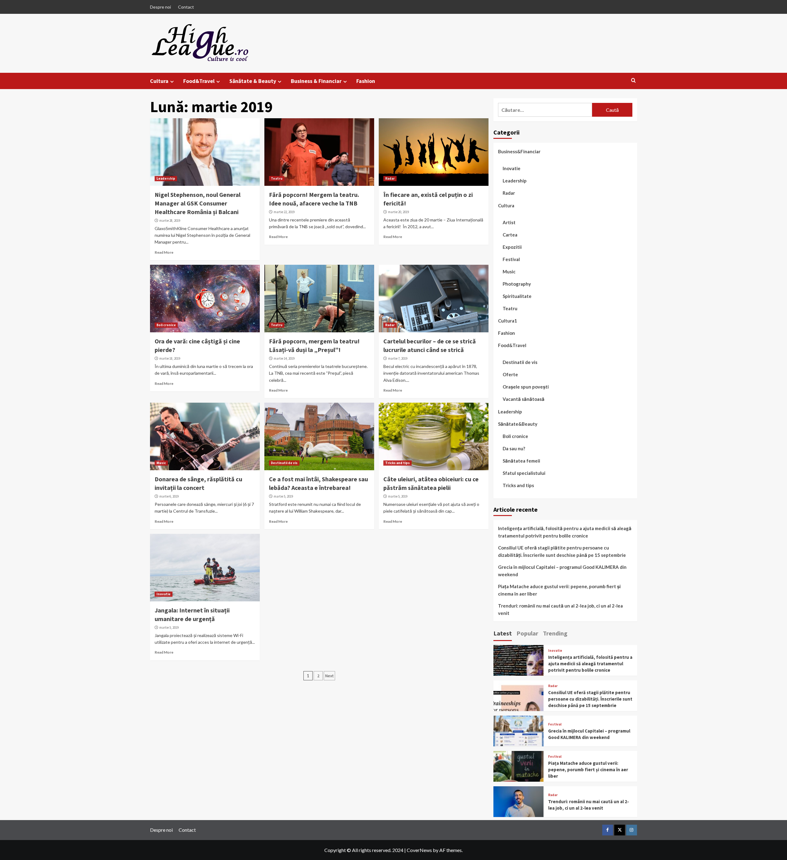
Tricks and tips (397, 463)
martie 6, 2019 (169, 496)
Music (161, 463)
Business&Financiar (519, 151)
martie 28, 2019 (169, 220)
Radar (390, 178)
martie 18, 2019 (169, 358)
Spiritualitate (517, 296)
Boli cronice (166, 325)
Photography (517, 284)
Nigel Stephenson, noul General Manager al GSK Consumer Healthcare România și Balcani (197, 203)
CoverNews (419, 850)
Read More (164, 252)
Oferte (510, 374)
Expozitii (512, 247)
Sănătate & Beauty (252, 80)
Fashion (365, 80)
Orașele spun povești (526, 386)
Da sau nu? (514, 448)
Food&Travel (199, 80)
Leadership (165, 178)
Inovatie (163, 594)
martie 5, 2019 (283, 496)
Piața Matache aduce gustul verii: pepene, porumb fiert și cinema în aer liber (559, 590)
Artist (509, 222)
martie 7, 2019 (397, 358)
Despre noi (160, 7)
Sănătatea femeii (521, 460)
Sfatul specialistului (524, 473)
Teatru (277, 178)
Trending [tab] (555, 633)
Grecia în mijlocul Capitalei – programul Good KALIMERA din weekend (562, 570)
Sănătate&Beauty (517, 424)
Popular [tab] (527, 633)
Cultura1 (507, 320)
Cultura (159, 80)
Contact (186, 7)
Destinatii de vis (284, 463)
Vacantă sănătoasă (523, 399)
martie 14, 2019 (284, 358)
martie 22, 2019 (284, 212)
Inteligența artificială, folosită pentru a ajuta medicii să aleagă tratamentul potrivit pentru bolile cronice (564, 532)
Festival (511, 259)
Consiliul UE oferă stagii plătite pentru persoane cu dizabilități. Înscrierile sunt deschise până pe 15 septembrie (562, 551)
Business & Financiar (316, 80)
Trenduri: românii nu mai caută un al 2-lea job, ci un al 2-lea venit (560, 609)
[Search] (633, 80)
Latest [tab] (502, 633)
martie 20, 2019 (398, 212)
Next (329, 675)
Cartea (510, 234)
